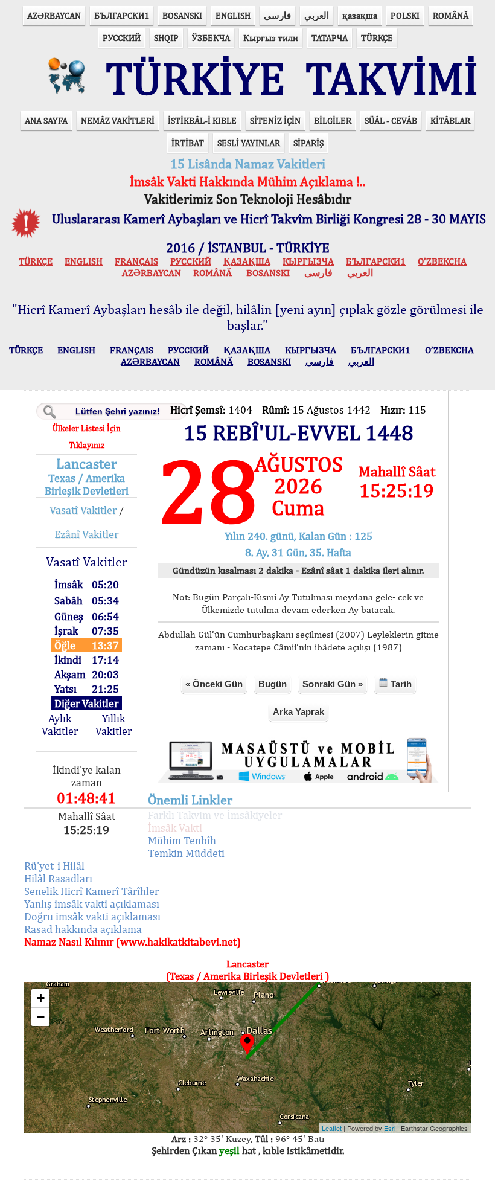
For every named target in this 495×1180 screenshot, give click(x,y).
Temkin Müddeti (186, 853)
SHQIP (166, 38)
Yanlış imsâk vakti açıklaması (91, 903)
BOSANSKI (182, 15)
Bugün (272, 684)
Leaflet (332, 1128)
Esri (389, 1128)
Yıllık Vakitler (113, 724)
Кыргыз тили (270, 38)
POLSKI (405, 15)
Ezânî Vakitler (86, 534)
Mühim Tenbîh (182, 840)
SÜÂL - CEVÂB (391, 120)
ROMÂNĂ (450, 15)
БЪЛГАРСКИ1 (121, 15)
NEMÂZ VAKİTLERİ (118, 120)
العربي (316, 15)
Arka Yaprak (298, 712)
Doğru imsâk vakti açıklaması (92, 916)
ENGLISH (233, 15)
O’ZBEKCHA (442, 261)
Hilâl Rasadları (58, 878)
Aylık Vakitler (60, 724)
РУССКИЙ (122, 38)
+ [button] (41, 997)
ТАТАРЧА (329, 38)
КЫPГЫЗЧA (308, 261)
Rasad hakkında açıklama (83, 929)
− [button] (41, 1016)
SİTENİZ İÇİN (275, 120)
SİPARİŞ (308, 143)
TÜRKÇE (377, 38)
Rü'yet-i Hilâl (54, 865)
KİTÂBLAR (450, 120)
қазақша (359, 15)
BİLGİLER (332, 120)
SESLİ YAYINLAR (248, 143)
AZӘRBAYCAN (54, 15)
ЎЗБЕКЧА (211, 38)
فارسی (277, 15)
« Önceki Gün (214, 684)
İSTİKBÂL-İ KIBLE (202, 120)
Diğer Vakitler (86, 703)
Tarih (400, 684)
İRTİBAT (187, 143)
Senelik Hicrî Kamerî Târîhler (91, 891)
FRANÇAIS (136, 261)
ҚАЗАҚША (246, 261)
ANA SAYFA (46, 120)
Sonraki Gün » (332, 684)
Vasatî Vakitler (83, 510)
